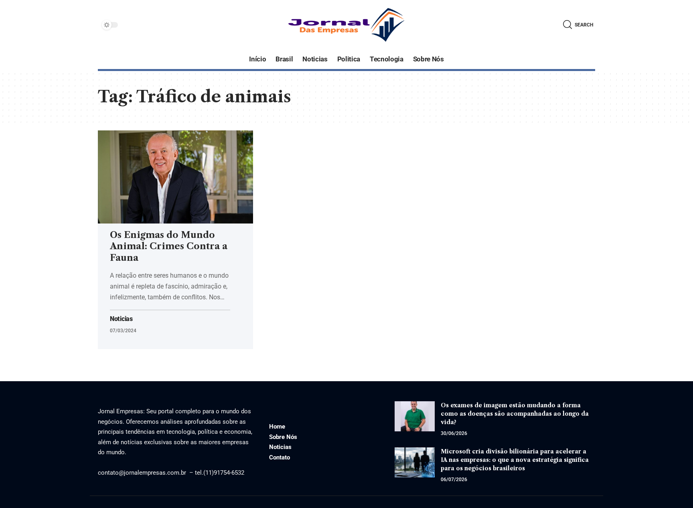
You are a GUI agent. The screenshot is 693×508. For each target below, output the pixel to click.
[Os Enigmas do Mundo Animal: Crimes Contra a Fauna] (175, 177)
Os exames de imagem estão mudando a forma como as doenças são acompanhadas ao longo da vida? (515, 414)
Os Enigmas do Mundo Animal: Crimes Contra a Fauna (168, 246)
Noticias (121, 319)
